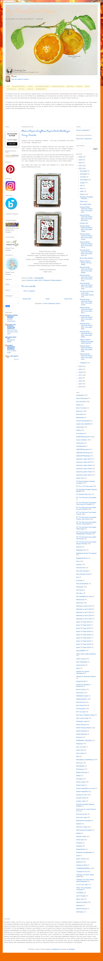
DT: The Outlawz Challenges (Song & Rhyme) (86, 543)
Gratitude (79, 603)
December (83, 171)
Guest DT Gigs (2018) (83, 631)
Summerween (81, 849)
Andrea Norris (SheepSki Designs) (12, 316)
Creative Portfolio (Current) (42, 86)
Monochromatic (56, 280)
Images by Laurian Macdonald (82, 672)
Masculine (79, 693)
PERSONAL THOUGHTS (84, 740)
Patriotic (79, 737)
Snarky (78, 824)
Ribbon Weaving (81, 772)
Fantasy (79, 565)
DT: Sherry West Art (83, 494)
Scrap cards (80, 782)
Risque (78, 776)
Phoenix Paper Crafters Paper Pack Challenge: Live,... (86, 209)
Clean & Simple (81, 440)
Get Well (79, 593)
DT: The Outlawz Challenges (86, 497)
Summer (79, 846)
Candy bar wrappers (83, 424)
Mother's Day (81, 702)
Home (8, 86)
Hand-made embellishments (86, 654)
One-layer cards (82, 718)
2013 (80, 387)
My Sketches (79, 86)
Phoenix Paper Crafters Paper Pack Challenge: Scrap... (86, 302)
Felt (77, 577)
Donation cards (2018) (84, 465)
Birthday (79, 411)
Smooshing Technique (83, 820)
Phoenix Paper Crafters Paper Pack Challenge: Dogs (86, 318)
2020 (81, 366)
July (81, 186)
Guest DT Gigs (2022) (83, 641)
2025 (81, 157)
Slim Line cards (81, 817)
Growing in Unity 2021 (84, 612)
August (83, 183)
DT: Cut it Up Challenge (84, 486)
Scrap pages (80, 785)
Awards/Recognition (40, 89)
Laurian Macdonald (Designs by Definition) (11, 347)
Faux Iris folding (82, 571)
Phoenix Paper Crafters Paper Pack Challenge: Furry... (86, 228)
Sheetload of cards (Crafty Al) (86, 810)
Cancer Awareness (83, 421)
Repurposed (80, 766)
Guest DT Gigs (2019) (83, 635)
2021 (80, 168)
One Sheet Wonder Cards (85, 715)
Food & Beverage (82, 584)
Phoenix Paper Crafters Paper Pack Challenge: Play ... (86, 278)
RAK (77, 756)
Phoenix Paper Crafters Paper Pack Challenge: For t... (86, 310)
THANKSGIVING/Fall (83, 868)
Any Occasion (81, 402)
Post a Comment (29, 291)
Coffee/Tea (80, 443)
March (82, 194)
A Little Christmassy (11, 320)
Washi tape (80, 899)
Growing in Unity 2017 (84, 606)
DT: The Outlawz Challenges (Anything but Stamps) (86, 503)
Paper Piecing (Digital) (84, 728)
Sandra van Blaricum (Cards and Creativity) (11, 326)
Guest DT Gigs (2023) (83, 644)
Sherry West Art (11, 337)
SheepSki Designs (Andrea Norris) (85, 805)
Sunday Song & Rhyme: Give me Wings (86, 262)
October (83, 177)
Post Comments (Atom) (52, 303)
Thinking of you (81, 872)
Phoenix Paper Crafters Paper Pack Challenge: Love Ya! (86, 252)
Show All (16, 359)
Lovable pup (84, 223)
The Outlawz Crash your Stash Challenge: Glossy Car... (87, 294)
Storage (79, 843)
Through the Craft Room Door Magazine (85, 880)
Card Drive (80, 427)
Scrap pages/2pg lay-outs (85, 788)
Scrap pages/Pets (82, 791)
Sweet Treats (81, 859)
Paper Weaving (81, 734)
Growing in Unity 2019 (84, 609)
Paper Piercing (81, 731)
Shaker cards (81, 798)
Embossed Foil (81, 550)
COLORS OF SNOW (11, 341)
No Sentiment (81, 709)
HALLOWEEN (80, 651)
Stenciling (79, 840)
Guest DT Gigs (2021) (83, 638)
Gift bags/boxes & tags (84, 596)
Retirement (80, 769)
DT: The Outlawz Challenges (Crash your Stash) (86, 518)
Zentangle (80, 912)
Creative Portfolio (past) (58, 86)
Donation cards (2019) (84, 469)
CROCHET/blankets (82, 449)
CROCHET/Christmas (83, 453)
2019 (80, 369)
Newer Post (27, 299)
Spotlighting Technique (84, 830)
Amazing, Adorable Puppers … (86, 198)
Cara (15, 76)
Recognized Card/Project (85, 760)
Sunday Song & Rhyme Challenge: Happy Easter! (87, 341)
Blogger (72, 949)
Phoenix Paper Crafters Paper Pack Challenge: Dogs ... (86, 286)
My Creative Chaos (30, 11)
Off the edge (80, 712)
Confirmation (80, 446)
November (83, 174)
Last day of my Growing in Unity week (12, 331)
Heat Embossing (81, 662)
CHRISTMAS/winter (83, 437)
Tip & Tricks (21, 89)
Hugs (78, 668)
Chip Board (80, 433)
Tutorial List (30, 89)
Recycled (79, 763)
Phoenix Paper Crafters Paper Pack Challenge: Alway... (86, 236)
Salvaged (79, 779)
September (84, 180)
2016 (80, 378)
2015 (80, 381)
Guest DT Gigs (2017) (83, 628)
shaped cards (81, 801)
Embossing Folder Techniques (86, 553)
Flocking (79, 580)
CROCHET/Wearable (83, 456)
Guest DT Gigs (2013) (83, 622)
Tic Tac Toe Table (82, 885)
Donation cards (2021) (34, 280)
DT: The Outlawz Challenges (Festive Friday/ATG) (86, 523)
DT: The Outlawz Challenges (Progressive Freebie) (86, 533)
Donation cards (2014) (84, 459)
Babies (78, 405)
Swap (78, 856)
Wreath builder (81, 909)
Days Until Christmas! (84, 139)
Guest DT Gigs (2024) (83, 647)
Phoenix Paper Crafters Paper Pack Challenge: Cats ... (86, 356)
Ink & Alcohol (81, 689)
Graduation (80, 600)
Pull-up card (81, 747)
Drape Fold (80, 478)
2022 (80, 166)
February (83, 363)
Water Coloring (81, 902)
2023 (81, 163)
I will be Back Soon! (11, 351)
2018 (80, 372)
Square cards (81, 836)
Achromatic (80, 395)
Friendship (46, 280)
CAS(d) (78, 430)
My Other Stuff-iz (11, 89)
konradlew (56, 949)
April (82, 191)
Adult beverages (82, 398)
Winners (79, 905)
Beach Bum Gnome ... (87, 258)
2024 (81, 160)
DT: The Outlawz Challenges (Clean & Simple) (86, 508)
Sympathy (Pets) (82, 865)
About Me (30, 86)
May (82, 188)
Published (87, 86)
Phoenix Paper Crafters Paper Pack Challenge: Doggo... (86, 269)
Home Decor (80, 665)
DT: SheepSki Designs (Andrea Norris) (86, 490)
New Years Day (81, 705)
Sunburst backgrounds (84, 852)
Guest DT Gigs (70, 86)
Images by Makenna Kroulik (86, 676)
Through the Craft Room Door (85, 875)
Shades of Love (81, 795)
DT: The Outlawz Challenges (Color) (86, 513)
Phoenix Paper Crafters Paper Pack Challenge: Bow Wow (86, 217)
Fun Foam (79, 590)
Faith (78, 561)
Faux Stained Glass (83, 574)
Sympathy (79, 862)
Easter (78, 547)
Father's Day (80, 568)
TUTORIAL (80, 893)
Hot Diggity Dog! (85, 204)
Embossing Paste (82, 558)
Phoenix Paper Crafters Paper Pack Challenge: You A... (86, 244)
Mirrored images (82, 696)
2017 (80, 375)
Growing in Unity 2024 (84, 619)
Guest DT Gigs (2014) (83, 625)
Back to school (81, 408)
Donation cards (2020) (84, 472)
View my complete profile (20, 79)
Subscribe (12, 144)
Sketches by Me (81, 814)
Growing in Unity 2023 (84, 615)
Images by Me (81, 681)
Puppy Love (83, 201)
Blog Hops (79, 414)
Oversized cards (82, 721)
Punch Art (80, 750)
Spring (78, 833)
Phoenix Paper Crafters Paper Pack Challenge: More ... (86, 334)
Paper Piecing (81, 725)
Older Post (68, 299)
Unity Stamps (81, 896)
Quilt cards (80, 753)
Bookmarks (80, 418)
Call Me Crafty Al (12, 356)
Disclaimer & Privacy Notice (18, 86)
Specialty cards (81, 827)
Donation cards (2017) (84, 462)
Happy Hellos (80, 659)
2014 (80, 384)
